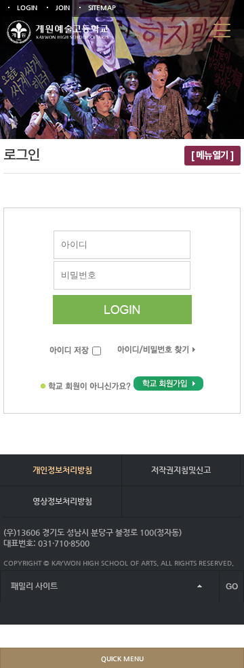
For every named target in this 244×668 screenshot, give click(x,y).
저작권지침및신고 (181, 470)
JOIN (63, 8)
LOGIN (27, 8)
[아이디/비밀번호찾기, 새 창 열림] (156, 352)
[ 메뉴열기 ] (212, 155)
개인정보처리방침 (62, 470)
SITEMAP (102, 8)
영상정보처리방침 (62, 501)
